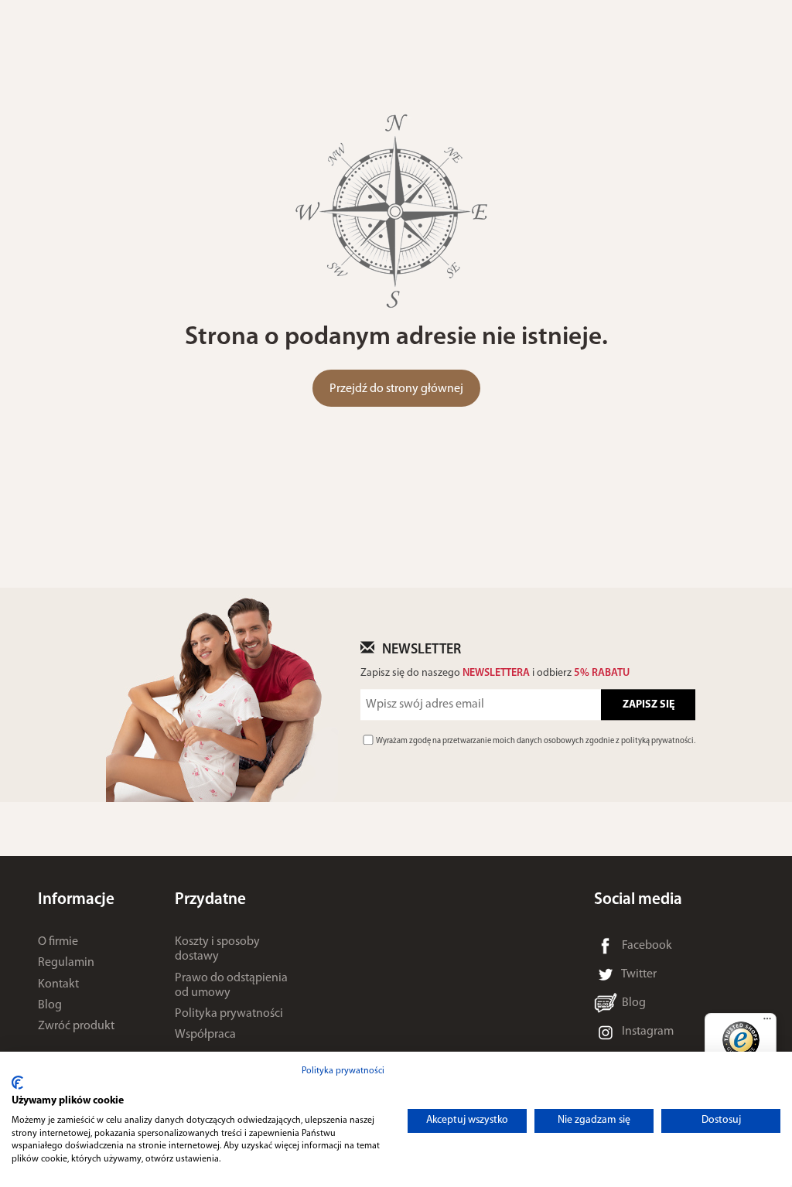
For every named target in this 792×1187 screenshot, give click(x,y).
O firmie (58, 942)
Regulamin (66, 963)
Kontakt (58, 984)
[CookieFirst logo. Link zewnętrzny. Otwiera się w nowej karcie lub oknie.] (17, 1083)
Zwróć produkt (76, 1026)
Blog (50, 1005)
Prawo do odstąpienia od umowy (231, 985)
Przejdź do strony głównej (396, 389)
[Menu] (767, 1022)
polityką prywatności (657, 741)
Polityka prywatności (229, 1014)
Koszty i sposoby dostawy (217, 949)
